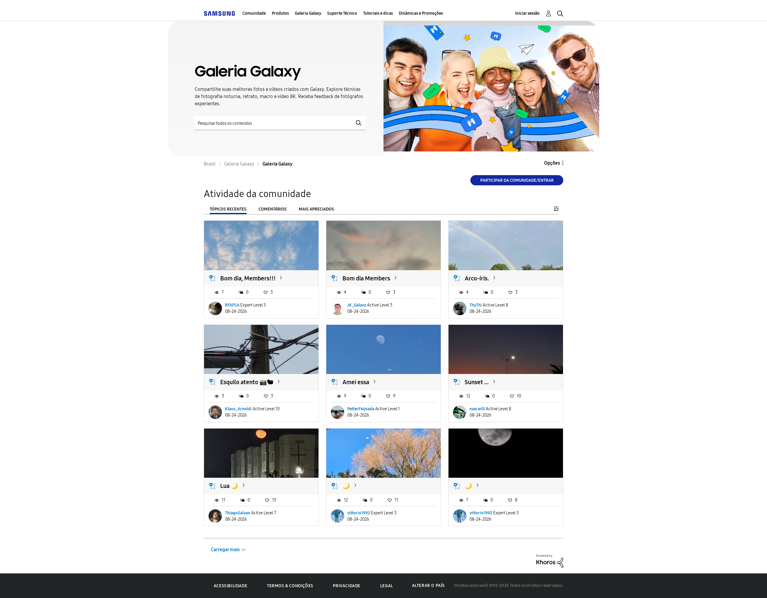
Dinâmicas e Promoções (421, 13)
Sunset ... (477, 382)
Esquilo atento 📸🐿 (246, 382)
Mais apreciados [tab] (316, 209)
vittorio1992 (358, 513)
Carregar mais (225, 549)
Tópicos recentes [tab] (228, 209)
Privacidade (346, 585)
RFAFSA (232, 305)
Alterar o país (428, 585)
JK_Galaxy (356, 305)
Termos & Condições (290, 585)
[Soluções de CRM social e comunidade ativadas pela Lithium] (549, 561)
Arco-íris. (477, 278)
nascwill (477, 408)
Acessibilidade (230, 585)
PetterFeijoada (360, 408)
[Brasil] (219, 13)
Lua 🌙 (229, 485)
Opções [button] (552, 163)
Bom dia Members (366, 278)
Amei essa (355, 382)
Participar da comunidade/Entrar (517, 180)
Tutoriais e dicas (378, 13)
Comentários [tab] (273, 209)
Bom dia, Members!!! (248, 278)
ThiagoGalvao (237, 513)
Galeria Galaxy (308, 13)
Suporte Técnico (342, 13)
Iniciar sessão (527, 13)
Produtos (280, 13)
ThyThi (475, 305)
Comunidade (254, 13)
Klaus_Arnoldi (238, 408)
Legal (386, 585)
